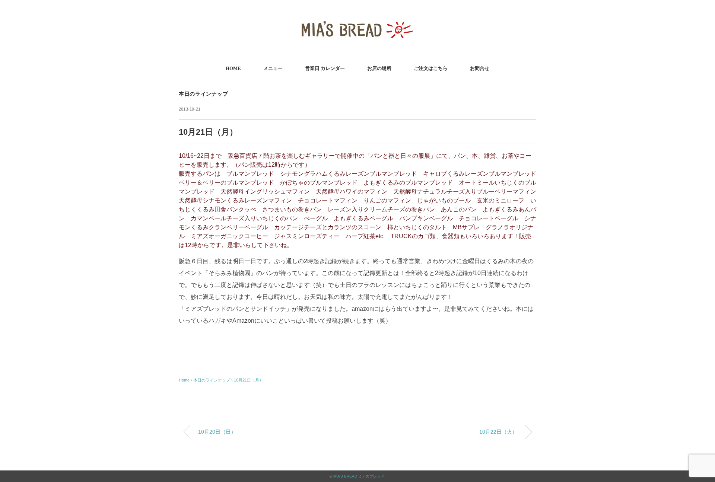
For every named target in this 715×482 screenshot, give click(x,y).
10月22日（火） (498, 432)
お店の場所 (379, 68)
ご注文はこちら (431, 68)
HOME (233, 68)
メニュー (273, 68)
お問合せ (479, 68)
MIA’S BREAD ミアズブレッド (358, 476)
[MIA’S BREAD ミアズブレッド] (357, 16)
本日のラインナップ (203, 94)
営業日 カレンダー (325, 68)
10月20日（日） (217, 432)
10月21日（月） (248, 380)
